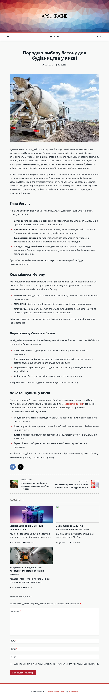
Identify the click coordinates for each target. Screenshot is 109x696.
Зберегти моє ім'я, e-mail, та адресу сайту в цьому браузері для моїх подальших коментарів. (56, 664)
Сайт (13, 657)
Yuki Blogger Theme (57, 691)
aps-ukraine (49, 65)
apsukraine (54, 16)
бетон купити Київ (73, 403)
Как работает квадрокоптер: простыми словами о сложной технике (27, 570)
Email (14, 649)
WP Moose (73, 691)
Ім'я (13, 641)
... (50, 537)
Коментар (16, 611)
